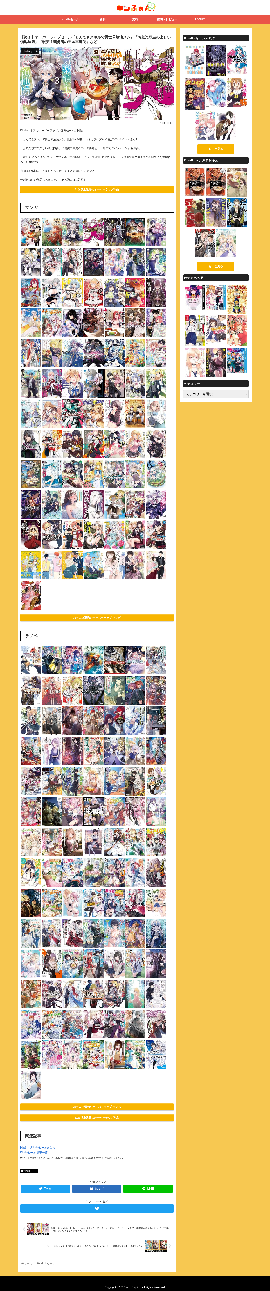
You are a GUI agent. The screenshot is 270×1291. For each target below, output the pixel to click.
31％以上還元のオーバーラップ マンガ (97, 617)
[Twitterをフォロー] (97, 1208)
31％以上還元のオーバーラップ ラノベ (97, 1106)
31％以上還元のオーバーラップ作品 (97, 189)
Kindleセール (30, 1171)
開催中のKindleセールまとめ (37, 1147)
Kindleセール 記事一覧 (34, 1152)
